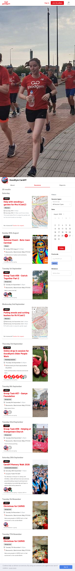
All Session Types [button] (58, 204)
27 (70, 236)
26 (66, 236)
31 (59, 239)
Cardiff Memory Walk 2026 (17, 464)
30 (55, 239)
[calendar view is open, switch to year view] (63, 214)
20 (70, 232)
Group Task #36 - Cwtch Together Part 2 (15, 277)
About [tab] (12, 185)
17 (59, 232)
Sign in (47, 3)
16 (55, 232)
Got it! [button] (66, 567)
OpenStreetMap (43, 226)
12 (66, 229)
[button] (69, 3)
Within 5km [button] (56, 273)
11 (62, 229)
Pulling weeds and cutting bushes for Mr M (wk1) (16, 314)
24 (59, 236)
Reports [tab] (62, 185)
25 (62, 236)
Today (61, 248)
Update (54, 263)
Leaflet (35, 226)
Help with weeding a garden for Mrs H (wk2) (15, 203)
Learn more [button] (12, 568)
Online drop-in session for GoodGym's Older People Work (16, 353)
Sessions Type (56, 201)
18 (62, 232)
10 (59, 229)
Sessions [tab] (37, 185)
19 (66, 232)
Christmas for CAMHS (14, 506)
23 (55, 236)
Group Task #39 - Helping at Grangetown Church (17, 430)
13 (70, 229)
